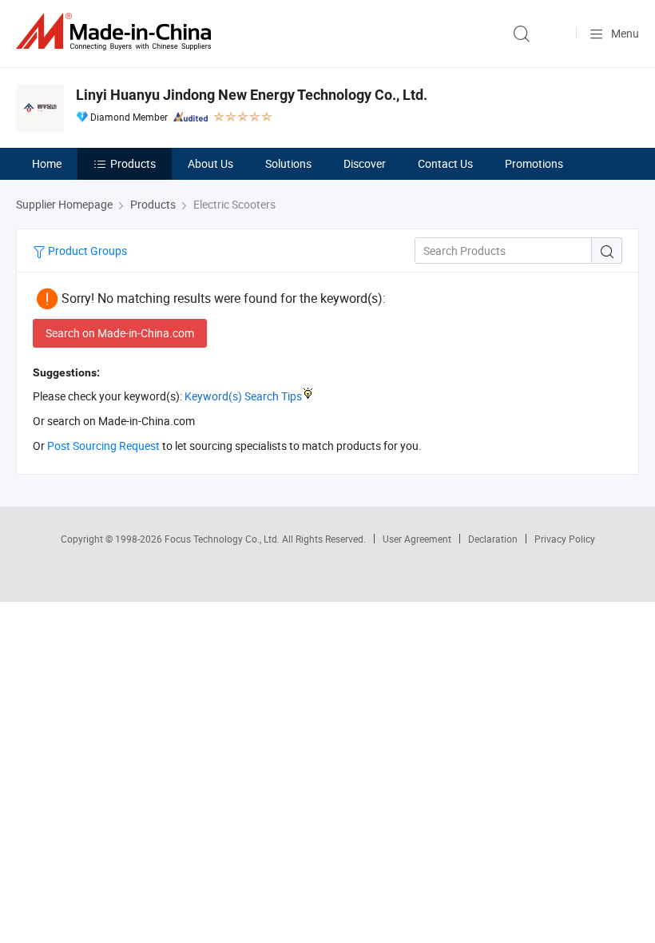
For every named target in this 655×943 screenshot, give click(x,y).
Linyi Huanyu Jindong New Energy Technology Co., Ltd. (251, 94)
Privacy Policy (564, 538)
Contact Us (445, 163)
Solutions (288, 163)
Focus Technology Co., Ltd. (223, 538)
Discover (364, 163)
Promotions (534, 163)
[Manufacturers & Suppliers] (116, 31)
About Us (210, 163)
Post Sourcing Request (103, 445)
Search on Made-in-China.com (120, 332)
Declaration (493, 538)
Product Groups (86, 250)
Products (133, 163)
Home (47, 163)
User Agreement (417, 538)
